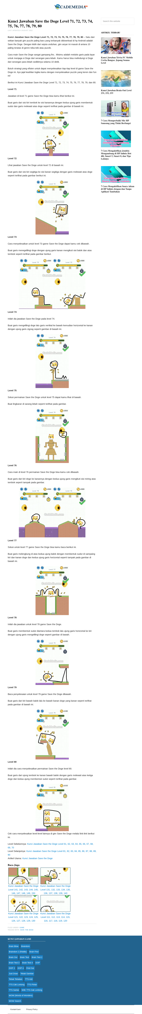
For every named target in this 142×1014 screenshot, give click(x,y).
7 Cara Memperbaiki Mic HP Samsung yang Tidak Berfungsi (116, 122)
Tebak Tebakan (15, 979)
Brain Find (33, 952)
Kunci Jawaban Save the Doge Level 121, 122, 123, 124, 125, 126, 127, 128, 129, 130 (23, 917)
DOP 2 (12, 968)
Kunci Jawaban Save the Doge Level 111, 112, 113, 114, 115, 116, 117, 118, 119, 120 (55, 917)
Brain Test (24, 957)
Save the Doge (27, 930)
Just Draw (13, 973)
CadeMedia (71, 6)
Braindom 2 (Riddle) (18, 952)
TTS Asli (29, 979)
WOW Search (15, 1001)
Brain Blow (13, 946)
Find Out (30, 968)
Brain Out (13, 957)
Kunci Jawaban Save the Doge (37, 858)
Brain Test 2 (37, 957)
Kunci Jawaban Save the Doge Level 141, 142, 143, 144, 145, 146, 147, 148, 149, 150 (23, 889)
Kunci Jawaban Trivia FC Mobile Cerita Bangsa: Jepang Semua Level (117, 60)
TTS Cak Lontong (17, 984)
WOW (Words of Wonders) (21, 995)
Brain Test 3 (14, 963)
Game (22, 927)
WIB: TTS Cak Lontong (32, 990)
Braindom (25, 946)
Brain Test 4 (27, 963)
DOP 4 (21, 968)
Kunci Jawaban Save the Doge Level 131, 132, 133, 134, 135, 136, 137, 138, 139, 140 (55, 889)
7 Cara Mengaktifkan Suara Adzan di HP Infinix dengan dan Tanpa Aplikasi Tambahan (117, 189)
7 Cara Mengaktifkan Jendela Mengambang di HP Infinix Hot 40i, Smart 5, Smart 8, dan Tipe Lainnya (116, 154)
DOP (38, 963)
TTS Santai (14, 990)
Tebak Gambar (27, 973)
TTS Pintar (32, 984)
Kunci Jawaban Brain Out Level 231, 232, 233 (116, 92)
